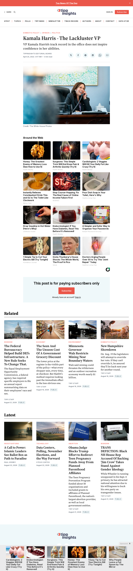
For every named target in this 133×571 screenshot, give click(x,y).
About (98, 21)
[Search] (15, 12)
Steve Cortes (43, 462)
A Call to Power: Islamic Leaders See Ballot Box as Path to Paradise (15, 453)
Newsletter (54, 21)
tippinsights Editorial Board (37, 54)
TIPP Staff (9, 399)
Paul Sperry (10, 462)
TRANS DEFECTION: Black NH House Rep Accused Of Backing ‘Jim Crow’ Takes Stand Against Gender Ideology (115, 458)
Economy (40, 342)
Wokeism (8, 342)
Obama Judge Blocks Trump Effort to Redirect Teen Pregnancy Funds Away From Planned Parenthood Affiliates (81, 460)
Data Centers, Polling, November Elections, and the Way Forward (49, 453)
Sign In (109, 12)
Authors (86, 21)
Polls (28, 21)
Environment (75, 342)
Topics (17, 21)
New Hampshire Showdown (112, 348)
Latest (6, 21)
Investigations (11, 444)
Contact (110, 21)
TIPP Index (39, 21)
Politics (56, 33)
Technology (42, 444)
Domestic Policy (31, 33)
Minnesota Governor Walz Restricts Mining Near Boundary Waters (81, 353)
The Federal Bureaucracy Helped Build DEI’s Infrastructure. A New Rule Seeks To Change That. (17, 355)
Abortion (73, 444)
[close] (130, 3)
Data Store (124, 21)
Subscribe (122, 12)
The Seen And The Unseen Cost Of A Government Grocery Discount (48, 351)
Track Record (71, 21)
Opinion (45, 33)
